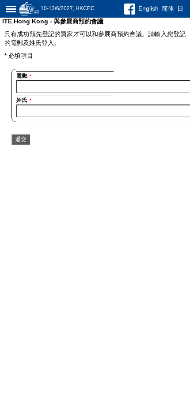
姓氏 (24, 100)
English (148, 8)
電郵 (24, 76)
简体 (168, 8)
